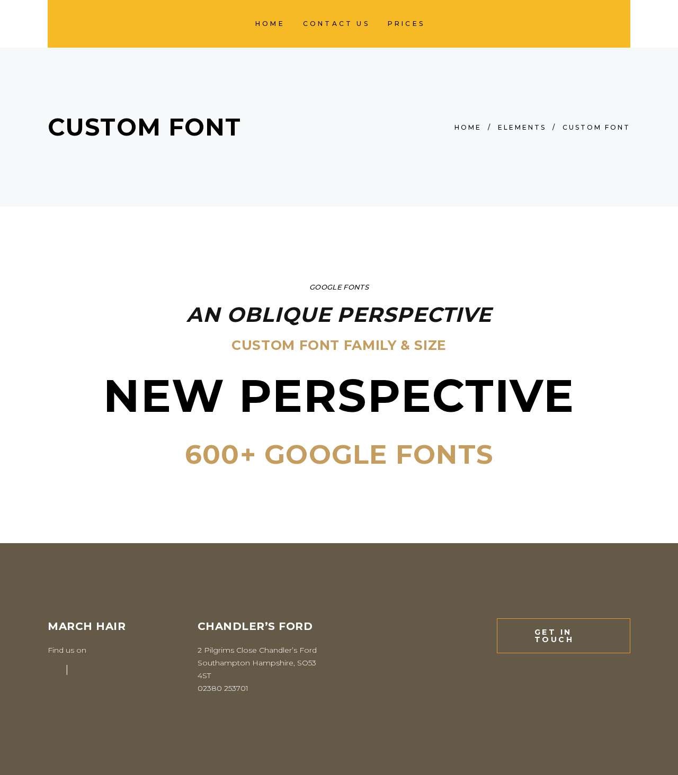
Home (467, 127)
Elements (522, 127)
